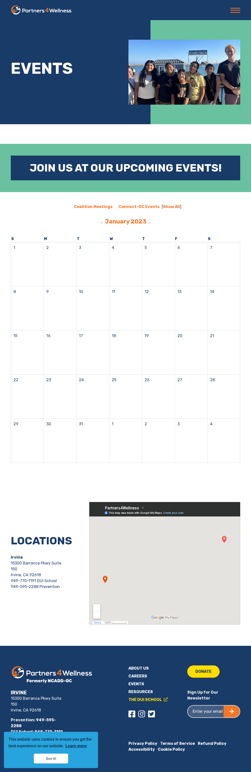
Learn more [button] (76, 746)
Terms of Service (177, 743)
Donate (203, 671)
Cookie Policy (171, 749)
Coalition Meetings (93, 206)
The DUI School (145, 699)
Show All (171, 206)
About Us (138, 668)
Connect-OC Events (139, 206)
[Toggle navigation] (233, 10)
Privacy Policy (142, 743)
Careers (137, 676)
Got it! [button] (51, 758)
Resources (140, 691)
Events (136, 684)
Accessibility (141, 749)
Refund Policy (212, 743)
